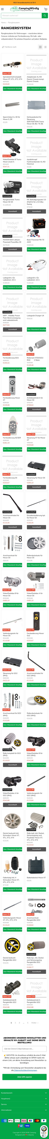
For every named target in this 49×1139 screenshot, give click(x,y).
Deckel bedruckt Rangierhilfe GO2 (9, 959)
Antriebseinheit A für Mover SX (35, 399)
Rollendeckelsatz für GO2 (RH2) (34, 714)
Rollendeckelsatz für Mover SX (34, 556)
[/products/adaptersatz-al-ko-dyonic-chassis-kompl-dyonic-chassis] (36, 65)
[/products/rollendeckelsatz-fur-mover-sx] (36, 543)
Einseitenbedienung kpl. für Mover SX (36, 516)
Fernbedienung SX (10, 478)
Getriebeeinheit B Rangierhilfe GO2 (9, 1001)
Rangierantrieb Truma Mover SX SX (11, 200)
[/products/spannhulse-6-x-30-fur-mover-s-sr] (13, 105)
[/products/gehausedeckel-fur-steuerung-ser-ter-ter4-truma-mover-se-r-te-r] (36, 105)
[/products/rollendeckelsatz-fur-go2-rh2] (36, 701)
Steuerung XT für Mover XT (36, 439)
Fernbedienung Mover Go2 (35, 634)
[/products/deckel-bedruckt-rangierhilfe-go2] (13, 945)
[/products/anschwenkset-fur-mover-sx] (13, 543)
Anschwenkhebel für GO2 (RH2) (35, 674)
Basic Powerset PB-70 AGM (35, 241)
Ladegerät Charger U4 (35, 315)
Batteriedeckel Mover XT (36, 877)
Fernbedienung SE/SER (12, 438)
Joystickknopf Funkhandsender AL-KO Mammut (36, 161)
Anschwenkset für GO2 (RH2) (12, 714)
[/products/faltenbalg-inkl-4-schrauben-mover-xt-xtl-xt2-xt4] (13, 865)
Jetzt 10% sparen (24, 1077)
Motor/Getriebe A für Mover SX (35, 594)
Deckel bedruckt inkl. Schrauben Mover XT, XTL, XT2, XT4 (11, 835)
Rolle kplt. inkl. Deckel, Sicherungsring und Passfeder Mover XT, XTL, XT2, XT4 (35, 836)
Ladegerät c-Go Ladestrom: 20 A (9, 279)
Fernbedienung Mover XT (11, 399)
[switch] (44, 1135)
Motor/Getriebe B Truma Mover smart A (12, 160)
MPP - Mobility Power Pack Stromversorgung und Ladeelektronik (11, 317)
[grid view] (40, 47)
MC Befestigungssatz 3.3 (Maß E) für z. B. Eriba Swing (36, 201)
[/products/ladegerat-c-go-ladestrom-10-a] (36, 265)
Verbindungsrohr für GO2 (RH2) (34, 794)
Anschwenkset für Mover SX (10, 556)
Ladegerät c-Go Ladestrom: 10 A (33, 279)
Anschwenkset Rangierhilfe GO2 (33, 919)
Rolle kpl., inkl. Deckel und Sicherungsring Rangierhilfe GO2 (35, 960)
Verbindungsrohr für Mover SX (10, 634)
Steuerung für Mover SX (36, 478)
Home (3, 23)
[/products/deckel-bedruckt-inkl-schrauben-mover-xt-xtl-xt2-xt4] (13, 821)
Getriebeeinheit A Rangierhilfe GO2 (33, 1001)
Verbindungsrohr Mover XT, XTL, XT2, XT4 (12, 919)
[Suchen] (45, 15)
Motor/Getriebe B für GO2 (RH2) (34, 754)
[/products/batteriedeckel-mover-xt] (36, 865)
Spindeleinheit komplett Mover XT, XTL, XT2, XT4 (12, 78)
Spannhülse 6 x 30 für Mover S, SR (11, 118)
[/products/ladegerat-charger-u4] (36, 303)
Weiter (34, 1023)
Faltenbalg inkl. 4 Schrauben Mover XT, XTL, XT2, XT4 (11, 879)
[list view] (45, 47)
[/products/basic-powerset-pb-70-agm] (36, 227)
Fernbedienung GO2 (11, 358)
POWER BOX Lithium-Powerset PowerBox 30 (12, 241)
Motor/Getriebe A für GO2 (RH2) (11, 794)
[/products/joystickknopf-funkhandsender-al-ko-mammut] (36, 147)
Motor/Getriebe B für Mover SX (10, 594)
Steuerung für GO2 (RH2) (10, 674)
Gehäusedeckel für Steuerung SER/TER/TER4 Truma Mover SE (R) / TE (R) (35, 120)
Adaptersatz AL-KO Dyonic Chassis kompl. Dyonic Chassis (35, 79)
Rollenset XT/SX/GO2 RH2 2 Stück (35, 359)
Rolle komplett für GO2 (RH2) (12, 754)
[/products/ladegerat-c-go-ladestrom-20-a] (13, 265)
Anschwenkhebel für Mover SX (11, 516)
